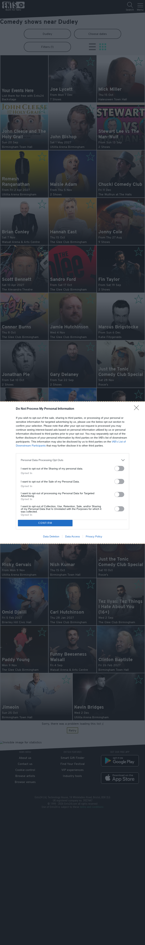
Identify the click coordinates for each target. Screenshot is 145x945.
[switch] (119, 468)
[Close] (137, 409)
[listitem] (72, 460)
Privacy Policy (94, 536)
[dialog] (72, 473)
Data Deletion (51, 536)
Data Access (72, 536)
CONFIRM (45, 523)
